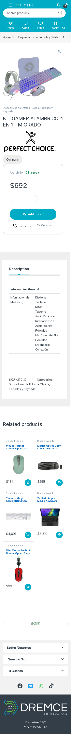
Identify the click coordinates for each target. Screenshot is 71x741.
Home (6, 37)
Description (19, 269)
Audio (55, 27)
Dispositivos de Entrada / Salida (38, 37)
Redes (10, 27)
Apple (25, 27)
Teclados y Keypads (22, 389)
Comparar (47, 225)
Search (60, 13)
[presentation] (67, 624)
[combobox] (29, 13)
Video (40, 27)
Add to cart (36, 214)
